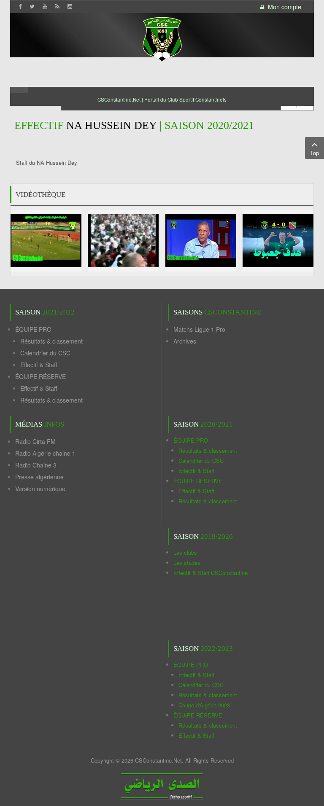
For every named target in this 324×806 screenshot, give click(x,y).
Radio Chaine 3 (36, 465)
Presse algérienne (39, 477)
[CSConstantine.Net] (162, 38)
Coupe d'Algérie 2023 (204, 705)
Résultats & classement (51, 341)
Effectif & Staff (38, 364)
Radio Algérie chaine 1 (45, 453)
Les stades (186, 563)
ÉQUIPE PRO (33, 329)
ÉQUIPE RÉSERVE (40, 376)
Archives (184, 341)
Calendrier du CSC (45, 353)
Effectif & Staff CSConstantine (210, 573)
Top (314, 153)
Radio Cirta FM (35, 441)
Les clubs (185, 552)
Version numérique (40, 488)
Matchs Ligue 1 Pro (199, 329)
